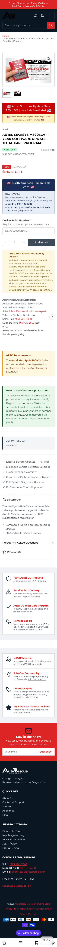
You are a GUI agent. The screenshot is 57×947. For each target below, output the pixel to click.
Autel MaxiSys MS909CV (26, 360)
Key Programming (13, 835)
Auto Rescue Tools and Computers (32, 904)
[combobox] (28, 25)
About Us (7, 798)
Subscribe (46, 751)
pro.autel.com (21, 197)
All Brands (8, 810)
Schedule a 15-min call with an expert (24, 311)
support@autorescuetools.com (28, 871)
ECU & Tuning (10, 847)
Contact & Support (13, 802)
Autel (5, 129)
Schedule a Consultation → (18, 885)
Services (7, 806)
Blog (5, 814)
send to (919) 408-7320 (20, 204)
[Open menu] (51, 15)
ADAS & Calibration (13, 839)
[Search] (51, 25)
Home (5, 36)
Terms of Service (28, 914)
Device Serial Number (16, 220)
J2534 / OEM (9, 843)
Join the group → (37, 679)
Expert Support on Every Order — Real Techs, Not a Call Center (28, 5)
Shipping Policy (44, 908)
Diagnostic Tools (11, 831)
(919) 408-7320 (23, 318)
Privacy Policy (12, 908)
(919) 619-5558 (26, 322)
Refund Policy (27, 908)
